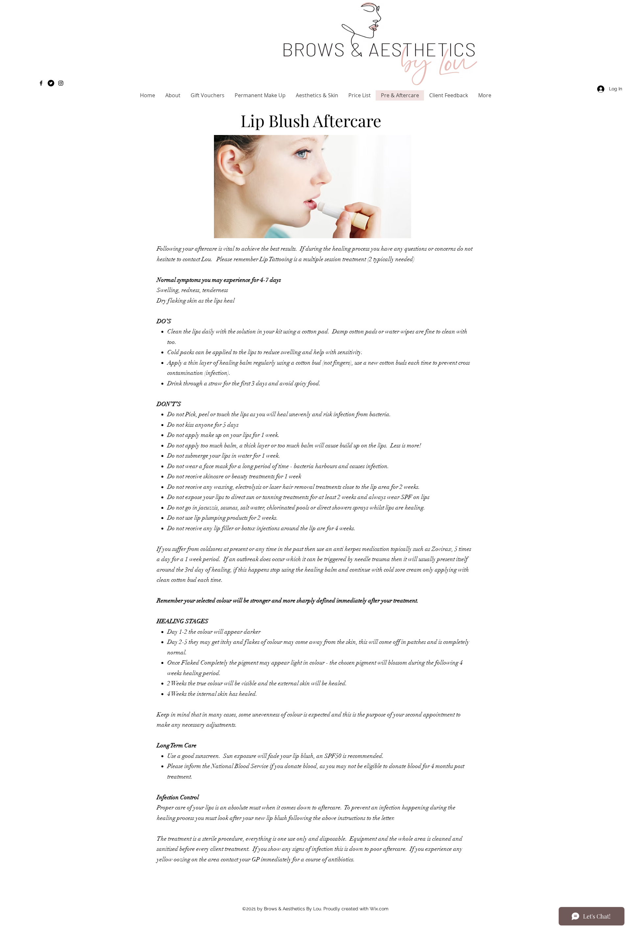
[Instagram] (61, 83)
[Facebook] (41, 83)
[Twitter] (51, 83)
